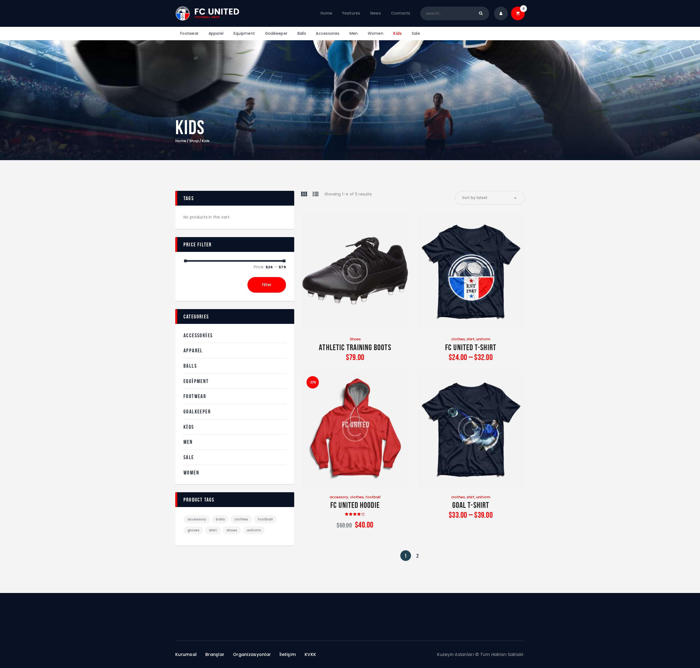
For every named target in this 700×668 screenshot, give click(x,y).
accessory (338, 497)
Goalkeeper (197, 411)
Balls (190, 366)
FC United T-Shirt (470, 347)
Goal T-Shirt (470, 504)
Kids (188, 427)
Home (180, 141)
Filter (267, 284)
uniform (483, 339)
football (373, 497)
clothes (458, 339)
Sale (188, 457)
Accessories (198, 335)
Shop (194, 140)
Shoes (355, 339)
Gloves (193, 530)
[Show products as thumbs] (304, 194)
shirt (470, 339)
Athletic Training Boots (355, 347)
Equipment (196, 381)
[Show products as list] (316, 194)
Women (191, 473)
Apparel (193, 350)
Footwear (194, 396)
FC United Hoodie (355, 504)
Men (188, 442)
